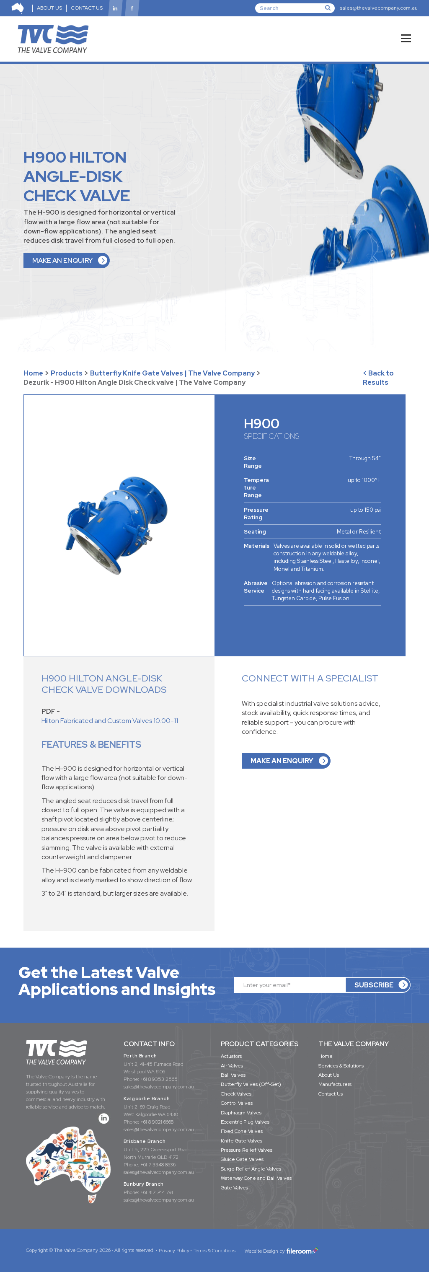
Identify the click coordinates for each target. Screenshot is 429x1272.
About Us (328, 1075)
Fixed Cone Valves (242, 1131)
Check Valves (236, 1094)
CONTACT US (87, 8)
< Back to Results (378, 378)
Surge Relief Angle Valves (251, 1169)
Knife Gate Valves (241, 1140)
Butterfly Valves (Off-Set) (251, 1084)
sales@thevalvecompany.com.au (379, 8)
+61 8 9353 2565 (159, 1079)
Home (33, 373)
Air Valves (232, 1065)
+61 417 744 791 (156, 1192)
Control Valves (237, 1103)
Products (67, 373)
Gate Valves (234, 1187)
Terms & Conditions (214, 1250)
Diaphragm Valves (241, 1112)
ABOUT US (49, 8)
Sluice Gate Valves (242, 1159)
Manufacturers (334, 1084)
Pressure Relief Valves (246, 1150)
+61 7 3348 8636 (158, 1164)
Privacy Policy (174, 1250)
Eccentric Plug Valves (245, 1122)
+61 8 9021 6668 (156, 1122)
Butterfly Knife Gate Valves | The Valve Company (172, 373)
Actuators (231, 1056)
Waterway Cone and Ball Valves (256, 1178)
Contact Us (330, 1094)
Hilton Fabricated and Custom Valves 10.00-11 (109, 720)
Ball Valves (233, 1075)
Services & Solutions (341, 1065)
